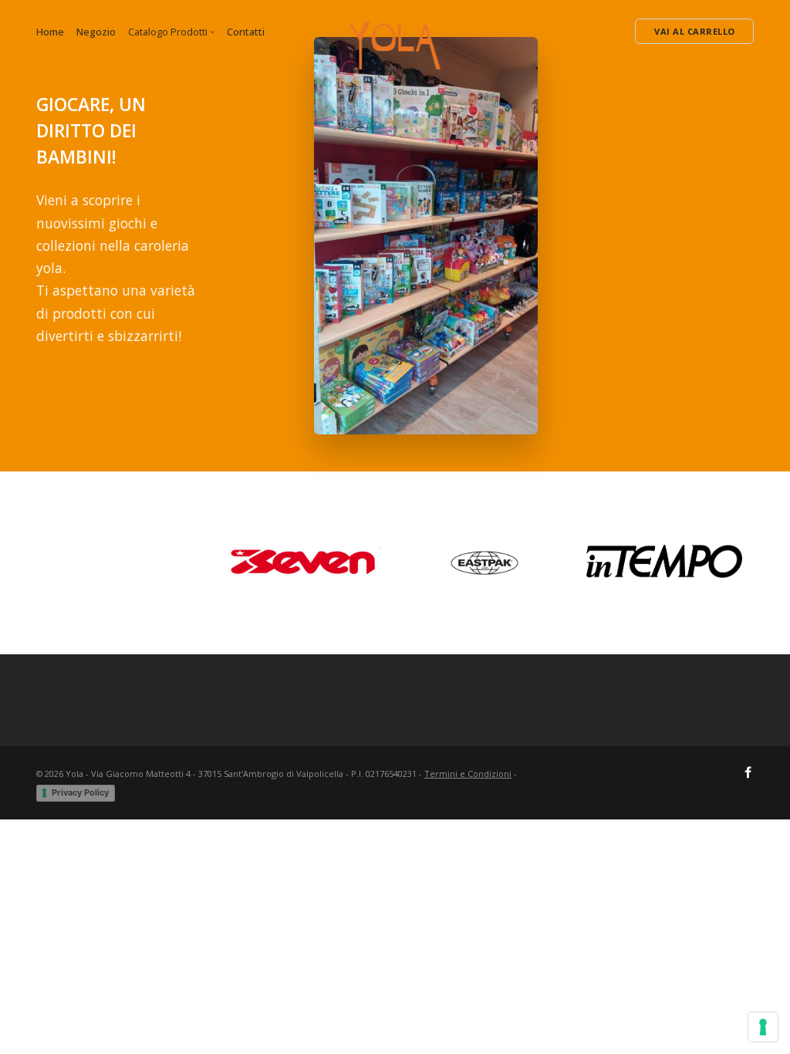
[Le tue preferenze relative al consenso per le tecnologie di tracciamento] (763, 1027)
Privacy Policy (80, 792)
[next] (740, 562)
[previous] (50, 562)
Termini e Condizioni (467, 773)
